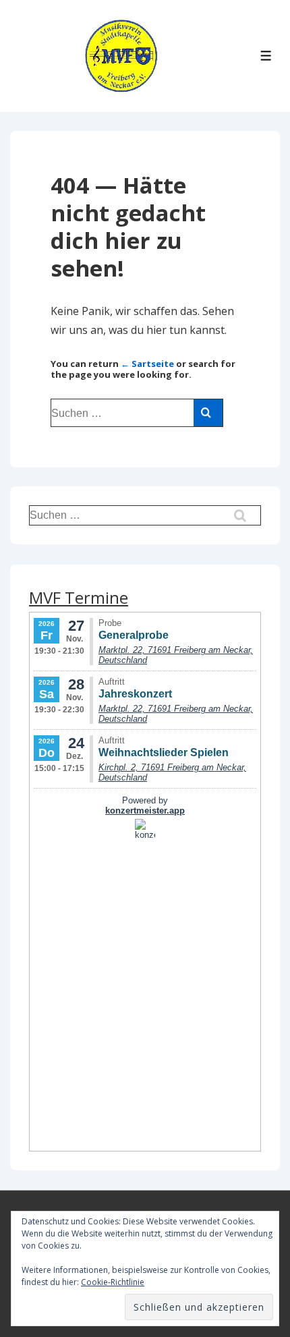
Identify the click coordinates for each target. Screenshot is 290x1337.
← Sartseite (147, 364)
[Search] (208, 412)
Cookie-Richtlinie (112, 1282)
